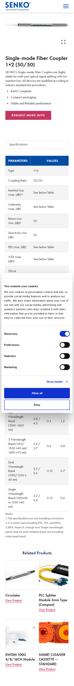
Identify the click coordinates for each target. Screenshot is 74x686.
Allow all (37, 392)
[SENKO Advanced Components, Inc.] (18, 4)
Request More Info (28, 115)
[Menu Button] (66, 6)
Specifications (18, 144)
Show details (55, 381)
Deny (37, 404)
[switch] (65, 345)
